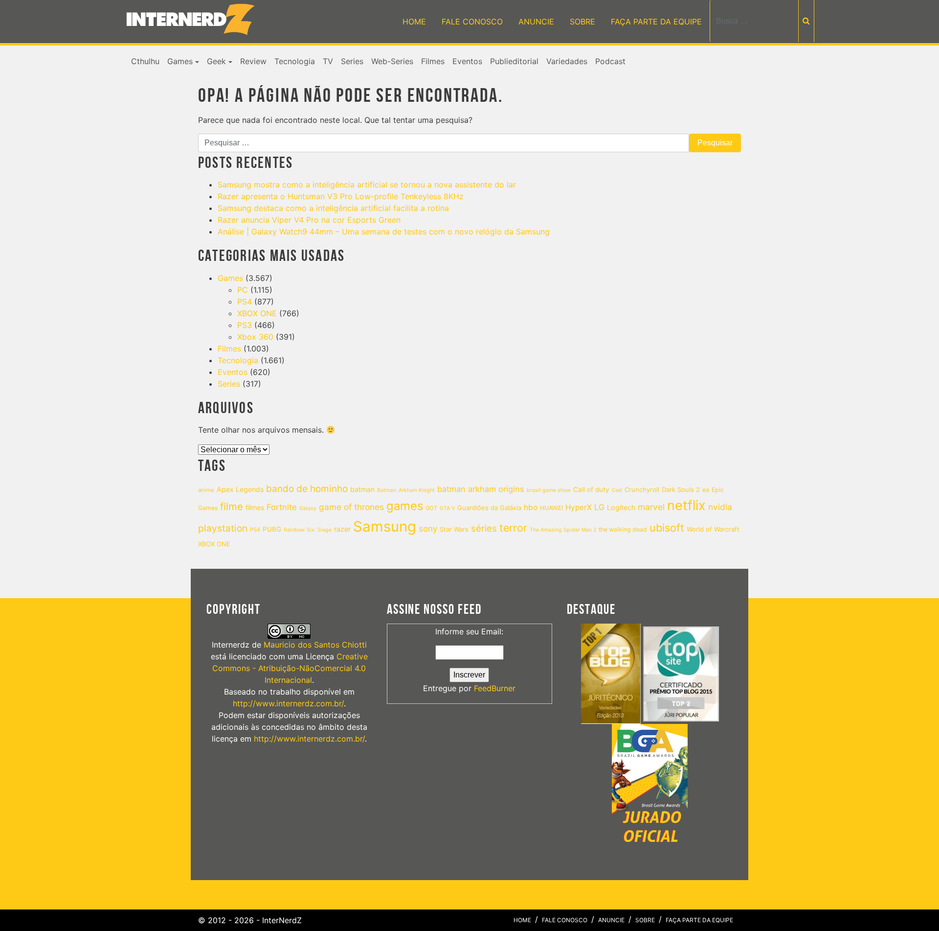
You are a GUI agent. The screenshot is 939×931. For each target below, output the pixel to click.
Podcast (610, 61)
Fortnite (282, 507)
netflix (686, 505)
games (404, 506)
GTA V (447, 508)
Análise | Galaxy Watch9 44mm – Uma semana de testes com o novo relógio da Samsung (384, 231)
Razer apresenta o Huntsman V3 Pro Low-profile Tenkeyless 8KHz (341, 196)
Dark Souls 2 (681, 489)
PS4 (244, 301)
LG (599, 507)
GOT (431, 508)
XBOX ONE (257, 313)
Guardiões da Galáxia (489, 508)
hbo (530, 507)
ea (705, 489)
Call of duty (591, 489)
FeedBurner (494, 688)
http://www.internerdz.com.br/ (288, 703)
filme (231, 506)
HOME (414, 21)
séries (484, 528)
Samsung (384, 526)
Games (180, 61)
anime (206, 490)
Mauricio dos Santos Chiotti (315, 645)
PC (242, 290)
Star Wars (454, 529)
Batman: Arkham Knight (406, 490)
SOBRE (582, 21)
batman (362, 489)
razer (342, 529)
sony (428, 529)
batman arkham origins (480, 489)
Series (352, 61)
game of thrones (351, 507)
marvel (651, 507)
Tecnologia (294, 61)
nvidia (720, 507)
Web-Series (392, 61)
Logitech (621, 507)
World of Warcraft (713, 529)
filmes (255, 507)
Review (253, 61)
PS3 (244, 325)
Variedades (566, 61)
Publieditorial (514, 61)
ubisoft (666, 527)
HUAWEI (551, 508)
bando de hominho (307, 488)
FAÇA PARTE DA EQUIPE (656, 21)
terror (513, 527)
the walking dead (623, 529)
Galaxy (307, 508)
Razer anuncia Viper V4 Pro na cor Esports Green (309, 220)
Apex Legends (240, 489)
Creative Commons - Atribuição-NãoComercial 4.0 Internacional (290, 668)
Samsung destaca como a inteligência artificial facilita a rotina (333, 208)
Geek (216, 61)
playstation (222, 528)
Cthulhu (145, 61)
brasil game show (549, 490)
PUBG (272, 529)
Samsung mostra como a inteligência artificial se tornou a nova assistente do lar (367, 184)
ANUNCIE (536, 21)
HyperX (578, 507)
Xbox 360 (255, 337)
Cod (617, 490)
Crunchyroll (642, 489)
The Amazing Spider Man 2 (563, 530)
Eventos (467, 61)
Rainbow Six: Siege (308, 530)
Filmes (433, 61)
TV (328, 61)
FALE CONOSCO (472, 21)
